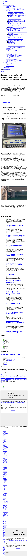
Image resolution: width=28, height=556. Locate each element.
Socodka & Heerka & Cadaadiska (13, 50)
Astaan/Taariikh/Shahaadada (11, 6)
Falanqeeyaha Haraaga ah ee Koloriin (16, 37)
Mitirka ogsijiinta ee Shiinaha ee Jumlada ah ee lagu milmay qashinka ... (14, 293)
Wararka (5, 62)
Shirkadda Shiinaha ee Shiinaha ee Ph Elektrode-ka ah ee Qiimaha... (15, 236)
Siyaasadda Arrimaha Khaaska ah (12, 354)
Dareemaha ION (11, 42)
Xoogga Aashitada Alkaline (11, 43)
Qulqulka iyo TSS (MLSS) (11, 29)
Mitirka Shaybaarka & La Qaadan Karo (16, 20)
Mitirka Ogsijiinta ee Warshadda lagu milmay (17, 23)
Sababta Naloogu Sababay (8, 5)
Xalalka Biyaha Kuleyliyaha (11, 59)
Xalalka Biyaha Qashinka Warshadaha (14, 55)
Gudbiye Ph (3, 378)
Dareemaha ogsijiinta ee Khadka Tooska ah (17, 27)
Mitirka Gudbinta (19, 379)
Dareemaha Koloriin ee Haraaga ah (15, 39)
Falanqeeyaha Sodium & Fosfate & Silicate (14, 47)
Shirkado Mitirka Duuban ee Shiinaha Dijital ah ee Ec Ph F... (14, 263)
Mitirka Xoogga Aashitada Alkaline (15, 44)
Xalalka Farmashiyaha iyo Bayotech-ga (14, 60)
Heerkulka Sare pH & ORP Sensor (15, 16)
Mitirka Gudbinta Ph (10, 378)
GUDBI (2, 374)
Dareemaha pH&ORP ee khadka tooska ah (17, 15)
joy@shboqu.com (7, 69)
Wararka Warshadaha (10, 66)
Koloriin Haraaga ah (10, 36)
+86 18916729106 (11, 359)
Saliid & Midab (9, 49)
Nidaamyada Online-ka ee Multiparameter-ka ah (16, 9)
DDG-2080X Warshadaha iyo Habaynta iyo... (14, 281)
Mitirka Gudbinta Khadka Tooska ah (8, 379)
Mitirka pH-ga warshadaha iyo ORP (15, 12)
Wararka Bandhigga (10, 63)
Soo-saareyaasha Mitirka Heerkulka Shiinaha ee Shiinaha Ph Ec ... (15, 322)
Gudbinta (8, 17)
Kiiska (4, 52)
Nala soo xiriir (6, 67)
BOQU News (8, 64)
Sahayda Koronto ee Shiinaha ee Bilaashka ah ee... (14, 273)
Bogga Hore (5, 3)
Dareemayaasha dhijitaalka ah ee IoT (13, 8)
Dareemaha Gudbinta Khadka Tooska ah (16, 21)
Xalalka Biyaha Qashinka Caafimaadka (14, 56)
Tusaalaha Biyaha (9, 48)
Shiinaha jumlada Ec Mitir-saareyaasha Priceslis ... (13, 304)
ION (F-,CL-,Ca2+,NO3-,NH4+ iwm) (14, 40)
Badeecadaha (6, 7)
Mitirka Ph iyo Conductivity (20, 378)
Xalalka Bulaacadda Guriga (11, 54)
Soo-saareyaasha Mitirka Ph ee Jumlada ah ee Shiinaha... (14, 332)
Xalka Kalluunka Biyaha (11, 61)
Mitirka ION (10, 41)
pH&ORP (8, 10)
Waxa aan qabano (6, 53)
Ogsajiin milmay (9, 22)
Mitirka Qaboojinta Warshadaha (14, 19)
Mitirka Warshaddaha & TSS (14, 30)
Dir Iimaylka (3, 382)
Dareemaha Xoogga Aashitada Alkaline (16, 46)
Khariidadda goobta (21, 376)
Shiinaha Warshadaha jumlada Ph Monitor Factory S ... (15, 312)
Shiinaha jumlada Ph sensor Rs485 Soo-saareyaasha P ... (15, 255)
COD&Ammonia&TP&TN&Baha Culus (14, 28)
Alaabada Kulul (13, 376)
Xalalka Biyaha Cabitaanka (11, 57)
